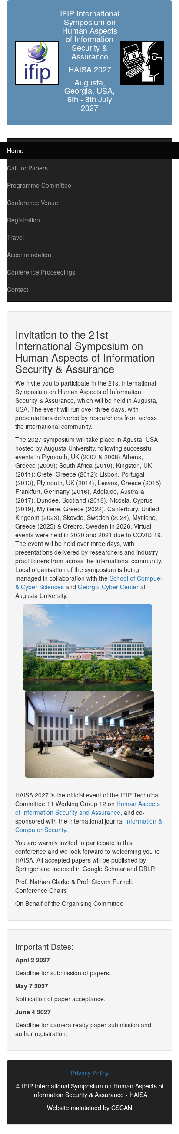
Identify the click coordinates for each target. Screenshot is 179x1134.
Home (15, 150)
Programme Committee (39, 185)
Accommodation (29, 254)
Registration (23, 220)
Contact (17, 289)
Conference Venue (32, 202)
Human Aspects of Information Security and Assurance (87, 808)
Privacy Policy (90, 1073)
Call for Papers (27, 167)
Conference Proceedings (41, 272)
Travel (15, 237)
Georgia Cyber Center (108, 586)
